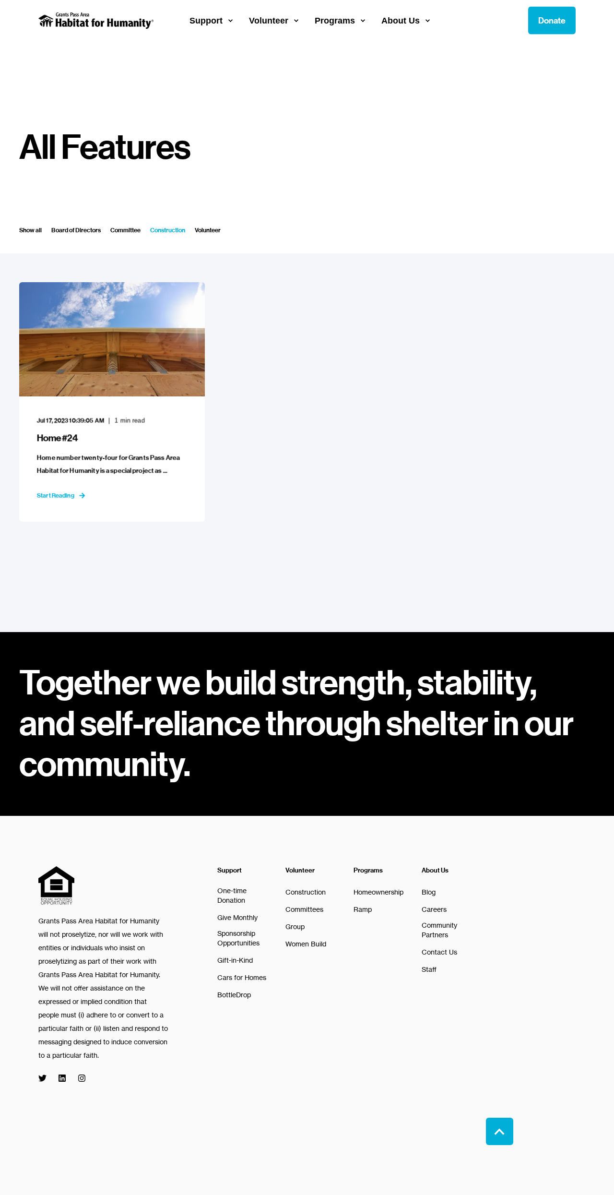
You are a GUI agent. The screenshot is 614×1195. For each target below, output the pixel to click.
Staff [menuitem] (429, 969)
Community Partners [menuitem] (439, 930)
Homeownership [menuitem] (378, 892)
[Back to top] (499, 1131)
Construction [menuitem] (305, 892)
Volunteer (208, 230)
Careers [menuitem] (434, 909)
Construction (167, 230)
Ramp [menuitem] (363, 909)
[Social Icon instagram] (79, 1078)
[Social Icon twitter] (45, 1078)
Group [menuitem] (295, 926)
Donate (552, 20)
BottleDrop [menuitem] (234, 995)
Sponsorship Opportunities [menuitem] (238, 938)
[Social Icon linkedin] (62, 1078)
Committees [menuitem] (304, 909)
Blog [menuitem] (429, 892)
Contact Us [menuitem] (439, 952)
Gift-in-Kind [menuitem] (235, 960)
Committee (125, 230)
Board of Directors (76, 230)
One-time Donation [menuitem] (232, 895)
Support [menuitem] (229, 870)
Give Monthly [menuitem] (237, 917)
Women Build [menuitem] (305, 944)
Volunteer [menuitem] (300, 870)
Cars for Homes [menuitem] (241, 977)
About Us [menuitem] (435, 870)
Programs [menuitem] (368, 870)
